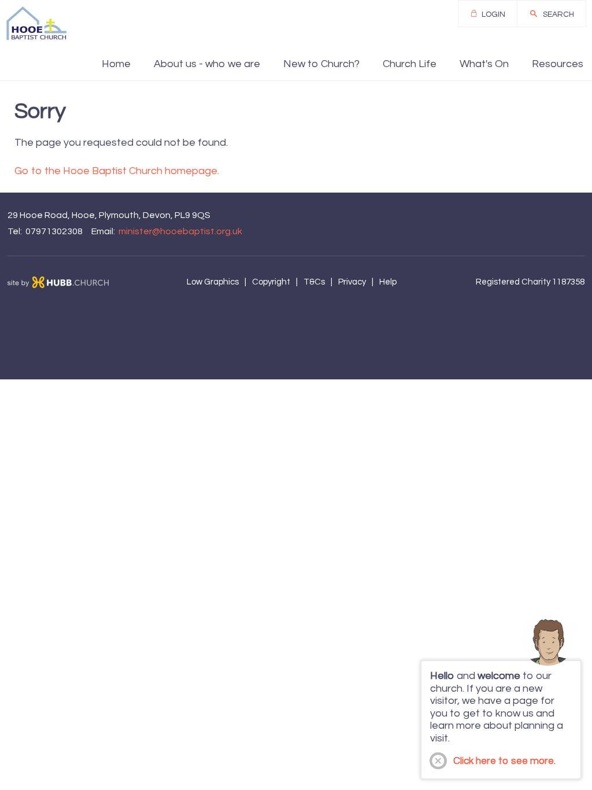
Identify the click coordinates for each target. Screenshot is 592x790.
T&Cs (314, 282)
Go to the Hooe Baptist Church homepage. (116, 170)
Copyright (271, 282)
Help (388, 282)
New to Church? (321, 63)
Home (116, 63)
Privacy (352, 282)
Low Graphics (213, 282)
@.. (180, 231)
